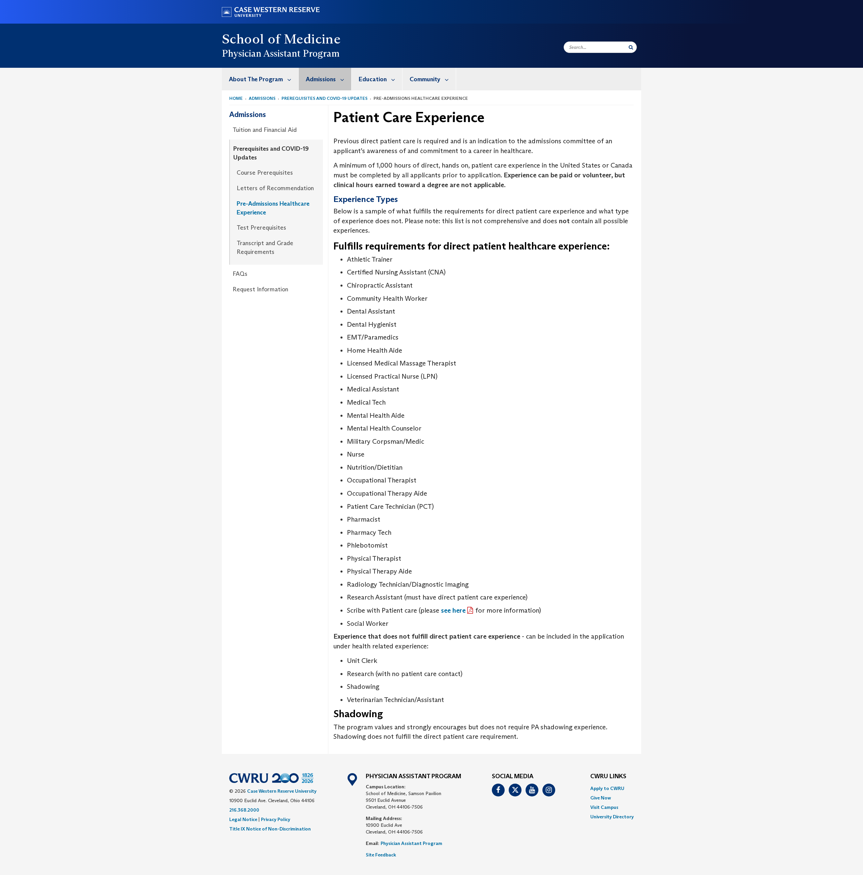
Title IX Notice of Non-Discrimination (270, 829)
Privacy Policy (275, 819)
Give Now (600, 798)
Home (236, 98)
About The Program (256, 79)
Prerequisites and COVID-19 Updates (324, 98)
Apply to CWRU (607, 788)
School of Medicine (281, 38)
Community (425, 79)
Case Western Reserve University (282, 791)
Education (373, 79)
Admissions (321, 79)
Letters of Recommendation (275, 188)
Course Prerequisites (265, 172)
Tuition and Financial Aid (265, 130)
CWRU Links (608, 776)
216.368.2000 (244, 810)
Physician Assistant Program (411, 843)
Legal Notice (243, 819)
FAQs (240, 274)
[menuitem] (260, 79)
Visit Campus (604, 807)
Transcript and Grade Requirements (265, 247)
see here (453, 610)
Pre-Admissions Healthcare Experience (273, 208)
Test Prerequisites (261, 227)
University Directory (612, 817)
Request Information (260, 289)
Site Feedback (381, 855)
